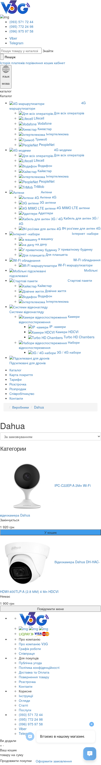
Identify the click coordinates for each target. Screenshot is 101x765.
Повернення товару (34, 676)
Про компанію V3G (33, 643)
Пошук (10, 56)
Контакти (16, 398)
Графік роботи (30, 648)
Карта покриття (21, 374)
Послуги (25, 709)
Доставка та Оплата (34, 672)
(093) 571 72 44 (21, 21)
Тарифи (15, 379)
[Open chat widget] (89, 753)
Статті (23, 705)
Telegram (16, 43)
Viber (13, 38)
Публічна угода (30, 662)
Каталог (15, 370)
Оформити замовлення (54, 761)
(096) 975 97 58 (21, 31)
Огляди (24, 700)
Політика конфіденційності (39, 667)
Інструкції (26, 695)
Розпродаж (17, 388)
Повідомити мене (50, 608)
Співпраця (27, 653)
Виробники (20, 407)
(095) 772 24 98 (21, 26)
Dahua (39, 407)
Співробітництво (21, 393)
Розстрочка (17, 384)
